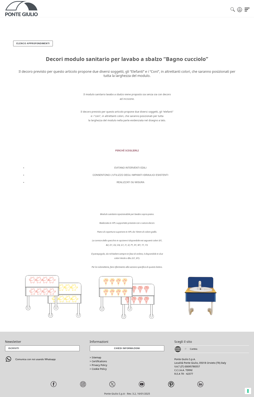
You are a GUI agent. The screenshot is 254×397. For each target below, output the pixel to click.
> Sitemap (95, 357)
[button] (127, 348)
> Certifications (98, 361)
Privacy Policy (99, 365)
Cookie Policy (99, 368)
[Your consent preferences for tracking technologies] (248, 391)
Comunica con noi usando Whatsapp (35, 359)
